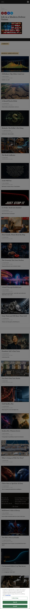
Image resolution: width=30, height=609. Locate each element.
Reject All (15, 602)
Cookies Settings (15, 598)
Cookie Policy (8, 595)
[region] (15, 598)
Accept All (15, 606)
